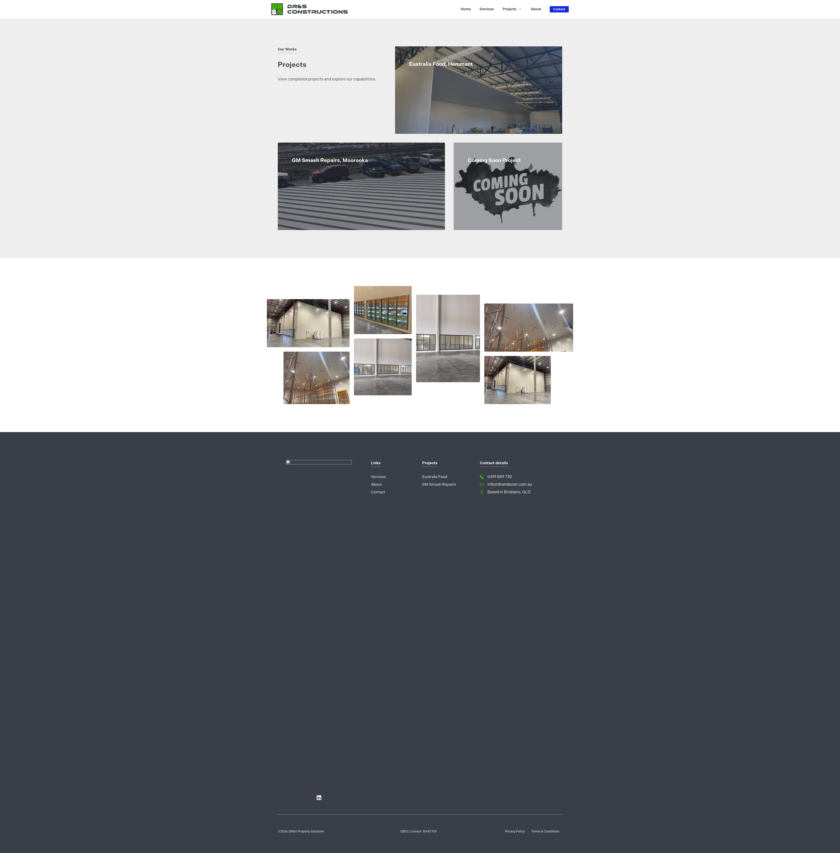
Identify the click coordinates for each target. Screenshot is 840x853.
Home (466, 9)
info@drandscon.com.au (509, 484)
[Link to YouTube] (319, 797)
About (536, 9)
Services (487, 9)
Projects (509, 9)
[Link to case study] (478, 90)
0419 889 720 (499, 476)
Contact (559, 9)
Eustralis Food (434, 476)
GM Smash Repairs (439, 484)
